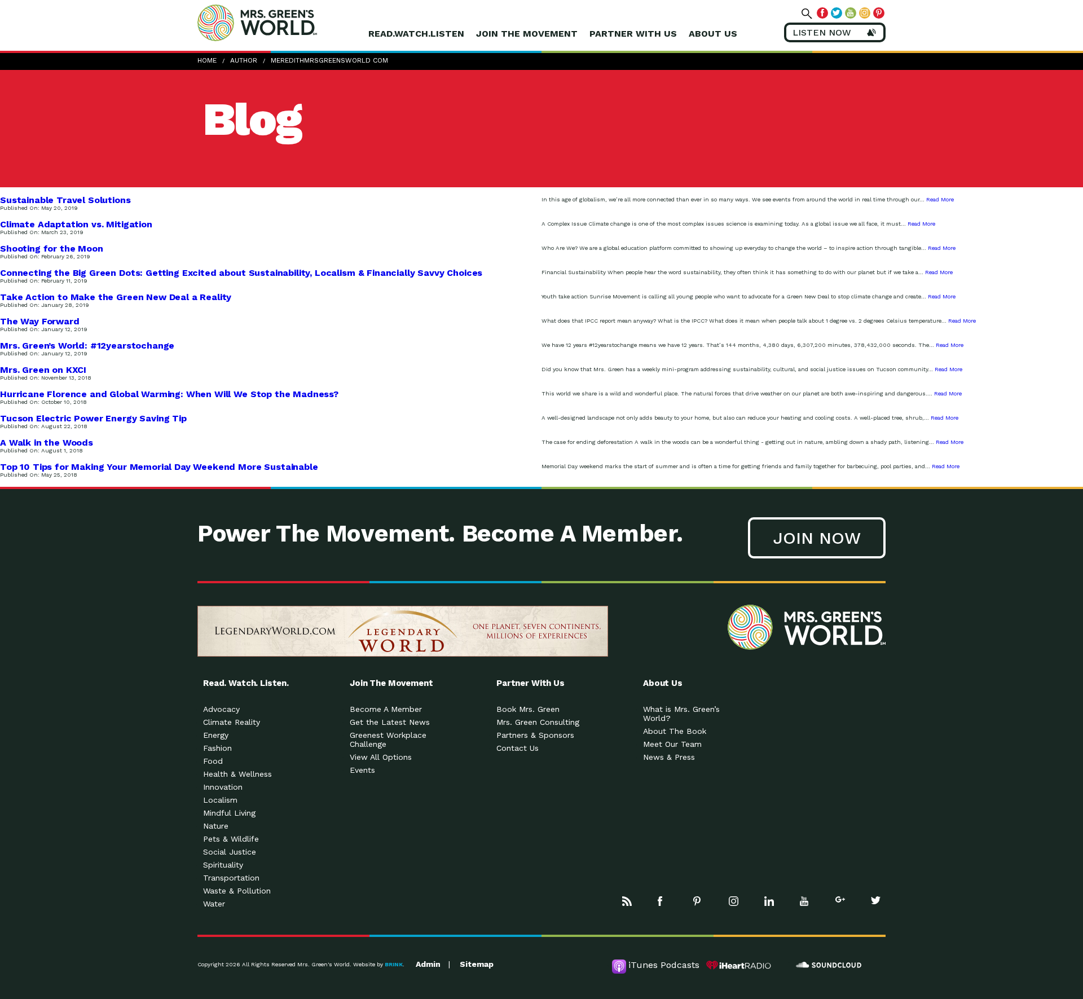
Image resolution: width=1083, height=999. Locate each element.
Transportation (231, 877)
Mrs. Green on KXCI (43, 369)
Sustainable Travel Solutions (65, 200)
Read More (940, 199)
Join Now (817, 538)
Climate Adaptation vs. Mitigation (76, 224)
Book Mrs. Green (528, 709)
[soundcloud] (829, 965)
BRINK (394, 964)
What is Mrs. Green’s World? (681, 714)
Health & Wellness (237, 773)
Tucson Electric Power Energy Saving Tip (93, 418)
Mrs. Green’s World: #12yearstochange (87, 345)
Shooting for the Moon (51, 248)
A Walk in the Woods (46, 442)
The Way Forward (40, 321)
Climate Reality (231, 722)
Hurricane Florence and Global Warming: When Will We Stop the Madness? (169, 394)
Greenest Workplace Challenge (388, 739)
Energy (215, 735)
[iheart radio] (739, 965)
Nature (215, 825)
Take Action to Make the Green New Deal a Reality (115, 297)
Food (213, 760)
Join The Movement (527, 33)
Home (207, 60)
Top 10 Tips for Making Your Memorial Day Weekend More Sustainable (159, 466)
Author (243, 60)
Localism (220, 799)
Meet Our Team (672, 744)
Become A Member (386, 709)
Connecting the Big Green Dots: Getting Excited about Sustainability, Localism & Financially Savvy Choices (241, 272)
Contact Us (517, 747)
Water (214, 903)
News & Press (669, 757)
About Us (713, 33)
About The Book (674, 731)
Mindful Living (229, 812)
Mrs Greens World (281, 22)
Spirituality (223, 864)
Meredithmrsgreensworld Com (329, 60)
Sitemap (477, 964)
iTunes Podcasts (663, 965)
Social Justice (229, 851)
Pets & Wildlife (231, 838)
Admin (428, 964)
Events (362, 769)
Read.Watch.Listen (416, 33)
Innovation (223, 786)
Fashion (217, 747)
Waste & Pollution (237, 890)
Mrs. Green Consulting (537, 722)
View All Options (381, 757)
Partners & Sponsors (535, 735)
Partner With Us (633, 33)
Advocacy (221, 709)
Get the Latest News (390, 722)
